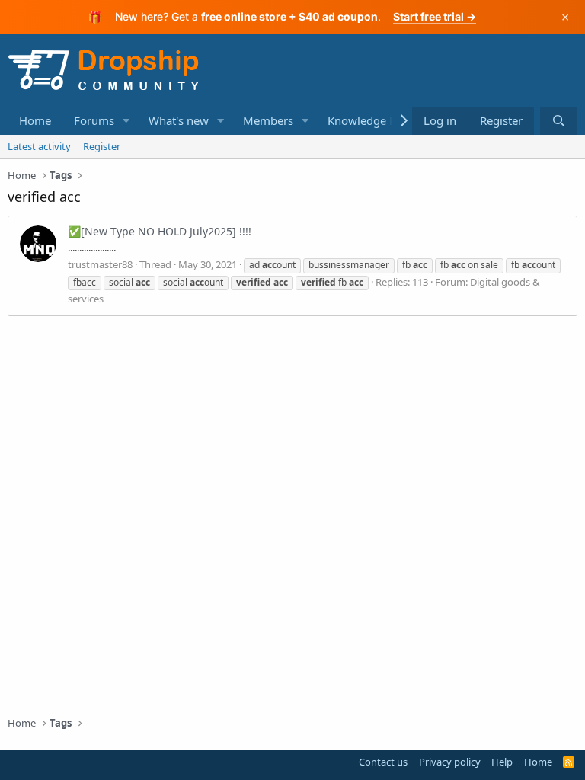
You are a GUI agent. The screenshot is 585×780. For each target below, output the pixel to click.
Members (268, 120)
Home (35, 120)
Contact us (383, 762)
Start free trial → (434, 16)
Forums (94, 120)
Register (101, 146)
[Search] (558, 121)
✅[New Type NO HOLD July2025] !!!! (159, 231)
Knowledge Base (371, 120)
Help (502, 762)
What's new (179, 120)
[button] (126, 121)
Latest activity (39, 146)
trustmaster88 (100, 264)
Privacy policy (450, 762)
